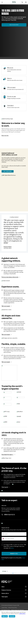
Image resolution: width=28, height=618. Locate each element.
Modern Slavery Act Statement (17, 610)
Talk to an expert (14, 24)
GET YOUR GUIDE (8, 171)
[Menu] (2, 2)
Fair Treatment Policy (6, 610)
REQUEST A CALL (14, 553)
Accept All (12, 616)
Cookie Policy (4, 607)
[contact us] (22, 2)
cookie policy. (22, 613)
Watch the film (5, 135)
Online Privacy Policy (12, 607)
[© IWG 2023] (8, 582)
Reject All (4, 616)
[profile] (26, 2)
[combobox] (4, 538)
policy (12, 548)
